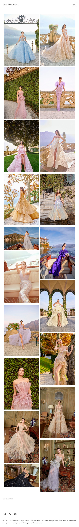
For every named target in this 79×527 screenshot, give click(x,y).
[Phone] (10, 514)
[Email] (15, 514)
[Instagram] (4, 514)
